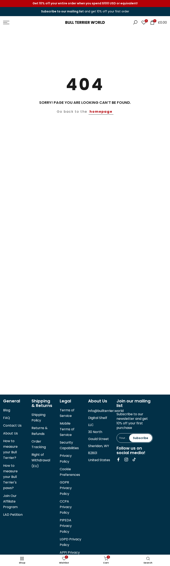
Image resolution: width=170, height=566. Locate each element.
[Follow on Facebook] (118, 459)
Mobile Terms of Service (67, 429)
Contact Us (12, 425)
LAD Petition (13, 514)
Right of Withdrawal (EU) (41, 460)
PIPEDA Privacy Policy (66, 526)
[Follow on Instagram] (126, 459)
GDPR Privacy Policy (66, 488)
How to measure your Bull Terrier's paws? (10, 477)
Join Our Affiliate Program (10, 501)
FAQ (6, 417)
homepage (101, 111)
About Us (10, 433)
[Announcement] (85, 3)
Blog (6, 410)
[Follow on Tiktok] (134, 459)
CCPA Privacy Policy (66, 507)
